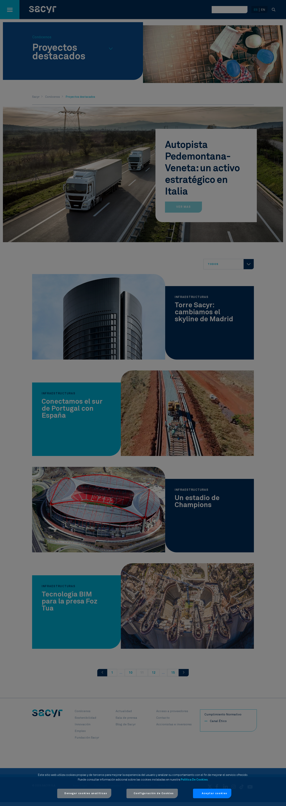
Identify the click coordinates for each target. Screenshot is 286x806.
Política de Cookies (194, 779)
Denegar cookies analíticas (85, 793)
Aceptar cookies (214, 793)
